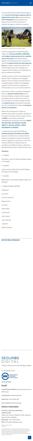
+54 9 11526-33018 (14, 420)
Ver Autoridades (6, 382)
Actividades (6, 270)
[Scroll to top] (29, 437)
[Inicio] (10, 360)
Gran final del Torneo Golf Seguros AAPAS (16, 294)
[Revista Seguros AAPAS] (10, 3)
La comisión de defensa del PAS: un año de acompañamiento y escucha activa (16, 263)
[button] (30, 3)
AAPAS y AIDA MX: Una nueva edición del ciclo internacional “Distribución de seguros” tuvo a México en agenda (16, 326)
